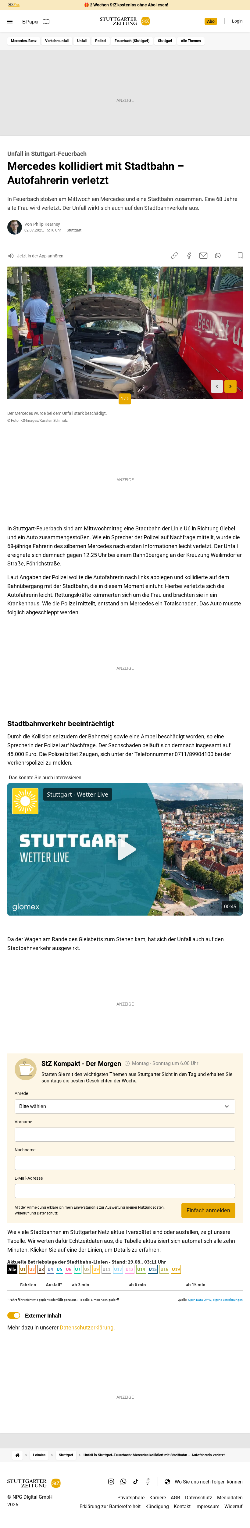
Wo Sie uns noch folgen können (209, 1482)
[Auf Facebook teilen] (189, 255)
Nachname (25, 1149)
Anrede (21, 1093)
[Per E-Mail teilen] (203, 255)
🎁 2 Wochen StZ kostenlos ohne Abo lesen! (126, 4)
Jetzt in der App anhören (40, 255)
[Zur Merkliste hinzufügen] (238, 255)
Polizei (100, 41)
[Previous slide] (217, 386)
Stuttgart (165, 41)
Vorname (23, 1121)
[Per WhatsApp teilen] (218, 255)
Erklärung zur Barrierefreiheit (110, 1506)
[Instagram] (111, 1482)
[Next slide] (230, 386)
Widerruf (233, 1506)
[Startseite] (17, 1455)
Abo (211, 21)
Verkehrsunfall (57, 41)
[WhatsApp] (123, 1482)
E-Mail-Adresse (29, 1178)
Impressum (207, 1506)
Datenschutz (198, 1498)
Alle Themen (191, 41)
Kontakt (182, 1506)
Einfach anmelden (208, 1210)
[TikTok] (136, 1482)
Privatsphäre (131, 1498)
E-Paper (30, 22)
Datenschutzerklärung (86, 1327)
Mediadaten (230, 1498)
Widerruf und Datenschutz (36, 1213)
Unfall (82, 41)
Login (237, 21)
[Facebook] (148, 1482)
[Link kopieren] (174, 255)
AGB (175, 1498)
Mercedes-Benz (24, 41)
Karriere (157, 1498)
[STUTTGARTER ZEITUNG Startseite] (125, 21)
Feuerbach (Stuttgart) (132, 41)
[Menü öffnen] (9, 22)
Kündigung (157, 1506)
